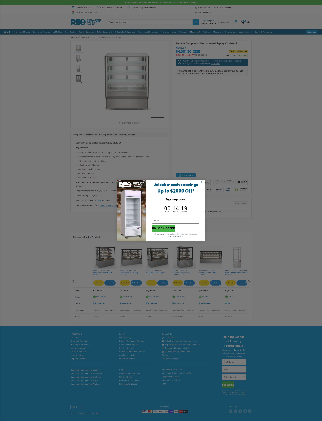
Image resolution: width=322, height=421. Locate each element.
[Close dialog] (203, 182)
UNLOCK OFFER (163, 228)
